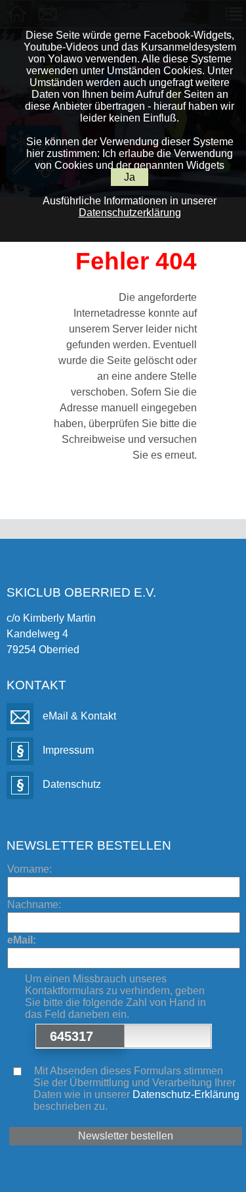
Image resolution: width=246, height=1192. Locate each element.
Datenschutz (70, 784)
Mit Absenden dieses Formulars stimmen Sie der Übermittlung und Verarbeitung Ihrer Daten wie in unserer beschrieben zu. (135, 1088)
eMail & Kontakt (78, 716)
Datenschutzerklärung (130, 212)
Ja (129, 177)
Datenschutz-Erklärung (186, 1094)
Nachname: (34, 904)
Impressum (67, 750)
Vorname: (29, 869)
